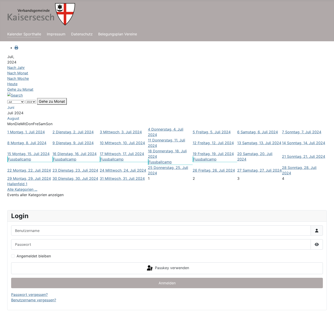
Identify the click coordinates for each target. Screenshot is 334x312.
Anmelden (167, 283)
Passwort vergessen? (29, 294)
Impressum (56, 34)
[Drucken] (16, 47)
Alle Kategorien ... (22, 189)
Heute (12, 84)
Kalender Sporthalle (24, 34)
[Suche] (15, 95)
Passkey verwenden (171, 268)
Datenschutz (82, 34)
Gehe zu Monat (20, 89)
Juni (10, 107)
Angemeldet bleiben (34, 256)
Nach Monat (17, 73)
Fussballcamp (19, 159)
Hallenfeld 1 (17, 184)
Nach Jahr (16, 67)
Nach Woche (18, 78)
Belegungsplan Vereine (117, 34)
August (13, 118)
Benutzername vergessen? (33, 300)
